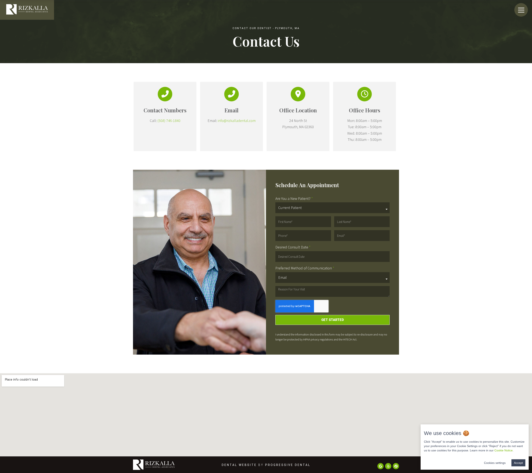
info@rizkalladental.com (237, 120)
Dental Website (239, 465)
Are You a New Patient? (292, 198)
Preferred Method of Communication (303, 268)
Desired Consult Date (291, 247)
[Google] (380, 466)
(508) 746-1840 (169, 120)
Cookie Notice (503, 450)
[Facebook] (396, 466)
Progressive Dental (287, 465)
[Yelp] (388, 466)
